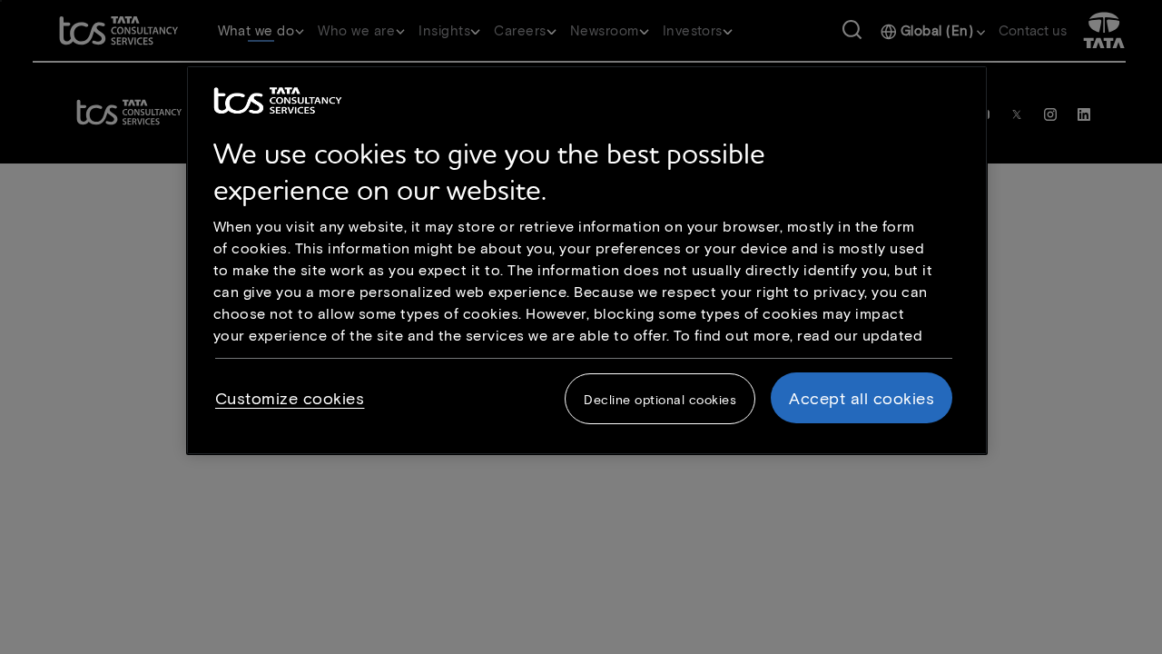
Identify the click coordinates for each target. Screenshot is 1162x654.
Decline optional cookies (660, 399)
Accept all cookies (861, 398)
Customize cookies (290, 398)
